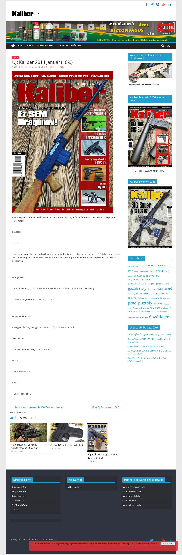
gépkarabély (141, 293)
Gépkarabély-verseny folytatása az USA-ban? (25, 446)
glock (153, 284)
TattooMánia (18, 500)
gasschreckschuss (139, 283)
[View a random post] (169, 46)
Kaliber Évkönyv (74, 487)
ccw (139, 276)
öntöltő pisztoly (142, 318)
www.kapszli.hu (129, 500)
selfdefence (144, 307)
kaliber (141, 298)
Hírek (21, 45)
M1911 (160, 298)
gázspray (131, 294)
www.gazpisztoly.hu (131, 496)
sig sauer (141, 311)
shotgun (132, 311)
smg (148, 311)
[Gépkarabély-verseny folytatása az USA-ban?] (28, 424)
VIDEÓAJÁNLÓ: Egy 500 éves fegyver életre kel (149, 334)
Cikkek (30, 45)
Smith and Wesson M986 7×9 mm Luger (37, 407)
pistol (132, 303)
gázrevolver (152, 289)
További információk (149, 544)
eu (144, 275)
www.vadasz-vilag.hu (131, 505)
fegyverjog (152, 275)
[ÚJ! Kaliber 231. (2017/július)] (66, 424)
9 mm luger (154, 265)
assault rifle (132, 276)
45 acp (165, 271)
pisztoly (145, 303)
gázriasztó (164, 288)
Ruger (135, 308)
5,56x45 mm (139, 266)
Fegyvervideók (45, 45)
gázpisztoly (137, 288)
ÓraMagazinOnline (20, 505)
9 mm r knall (139, 271)
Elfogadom (167, 543)
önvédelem (160, 317)
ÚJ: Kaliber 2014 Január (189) (52, 67)
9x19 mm (152, 271)
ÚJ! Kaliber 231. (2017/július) (66, 444)
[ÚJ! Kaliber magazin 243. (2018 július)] (97, 424)
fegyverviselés (134, 279)
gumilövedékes (162, 283)
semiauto (155, 307)
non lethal (167, 298)
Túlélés (15, 509)
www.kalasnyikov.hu (131, 491)
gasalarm (146, 279)
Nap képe (63, 45)
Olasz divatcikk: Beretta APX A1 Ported (146, 346)
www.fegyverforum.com (133, 487)
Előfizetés (77, 45)
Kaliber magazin (151, 298)
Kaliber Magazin (19, 496)
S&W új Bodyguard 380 (106, 407)
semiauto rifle (166, 308)
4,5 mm (131, 266)
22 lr (158, 271)
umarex (154, 312)
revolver (158, 303)
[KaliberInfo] (13, 46)
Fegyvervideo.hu (19, 491)
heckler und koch (154, 294)
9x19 (146, 271)
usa (159, 311)
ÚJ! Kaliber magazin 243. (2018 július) (102, 456)
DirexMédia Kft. (19, 487)
